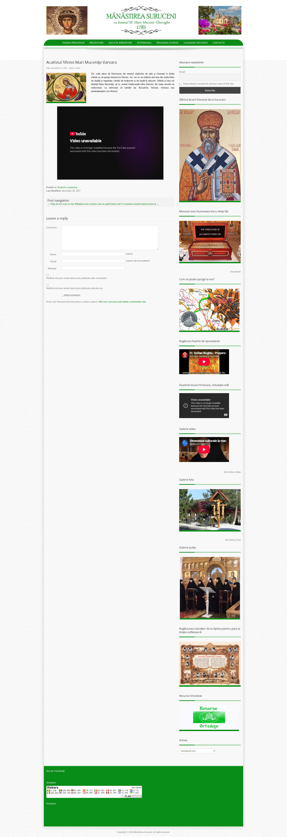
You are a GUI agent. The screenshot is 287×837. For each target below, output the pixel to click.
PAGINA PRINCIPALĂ (73, 42)
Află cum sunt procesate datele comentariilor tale (122, 302)
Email (53, 261)
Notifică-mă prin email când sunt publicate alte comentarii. (76, 278)
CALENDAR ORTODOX (196, 42)
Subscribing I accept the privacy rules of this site (208, 83)
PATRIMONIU (144, 42)
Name (53, 254)
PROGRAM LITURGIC (167, 42)
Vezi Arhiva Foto (233, 540)
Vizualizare (235, 271)
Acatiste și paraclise (67, 187)
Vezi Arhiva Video (232, 472)
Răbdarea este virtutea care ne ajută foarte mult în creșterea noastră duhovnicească (117, 204)
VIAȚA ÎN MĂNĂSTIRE (120, 42)
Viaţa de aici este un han (61, 204)
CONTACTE (219, 42)
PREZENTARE (96, 42)
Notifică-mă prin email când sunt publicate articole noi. (74, 288)
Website (52, 268)
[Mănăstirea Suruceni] (143, 20)
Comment (51, 227)
